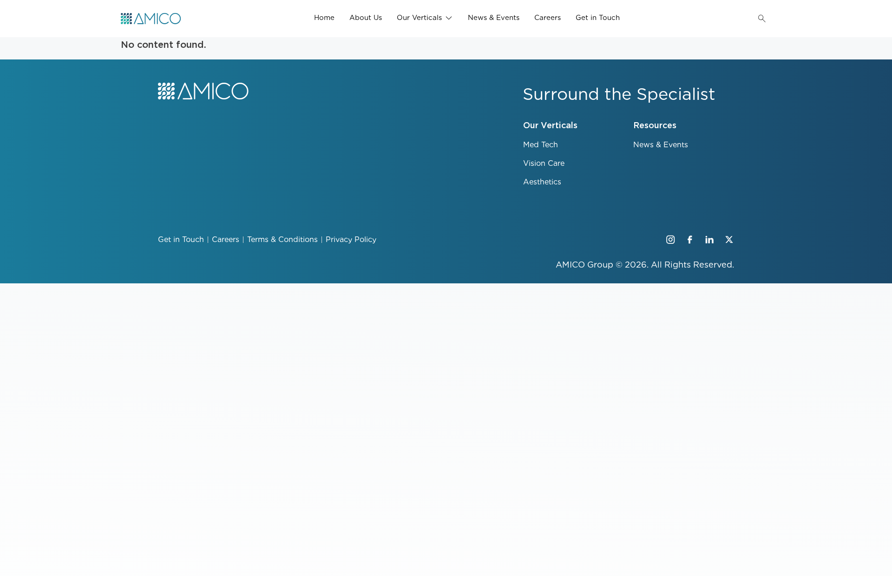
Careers (547, 17)
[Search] (762, 18)
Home (324, 17)
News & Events (493, 17)
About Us (365, 17)
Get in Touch (598, 17)
